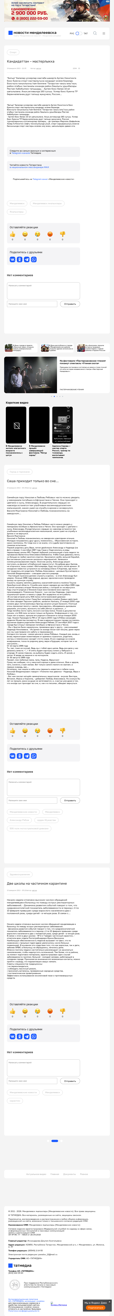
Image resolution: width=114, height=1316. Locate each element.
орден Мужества (46, 820)
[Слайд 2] (54, 396)
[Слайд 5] (62, 396)
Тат (86, 33)
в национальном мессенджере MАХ (29, 167)
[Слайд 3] (57, 396)
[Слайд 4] (59, 396)
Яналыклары (17, 211)
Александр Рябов (19, 820)
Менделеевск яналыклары (47, 203)
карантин (15, 1100)
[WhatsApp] (34, 259)
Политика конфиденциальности (23, 1311)
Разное (84, 1174)
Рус (72, 33)
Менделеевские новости (23, 811)
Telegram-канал (40, 179)
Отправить (70, 304)
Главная (54, 1174)
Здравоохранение (20, 874)
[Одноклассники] (19, 259)
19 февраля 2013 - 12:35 (16, 68)
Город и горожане (20, 471)
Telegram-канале (21, 153)
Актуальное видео (36, 1174)
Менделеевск (17, 203)
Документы (69, 1174)
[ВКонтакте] (12, 259)
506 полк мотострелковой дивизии (29, 828)
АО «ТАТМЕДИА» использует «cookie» (26, 1301)
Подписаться (95, 1307)
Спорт (13, 52)
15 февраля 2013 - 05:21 (16, 890)
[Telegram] (26, 259)
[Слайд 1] (51, 396)
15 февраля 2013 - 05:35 (16, 488)
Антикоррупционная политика (23, 1299)
